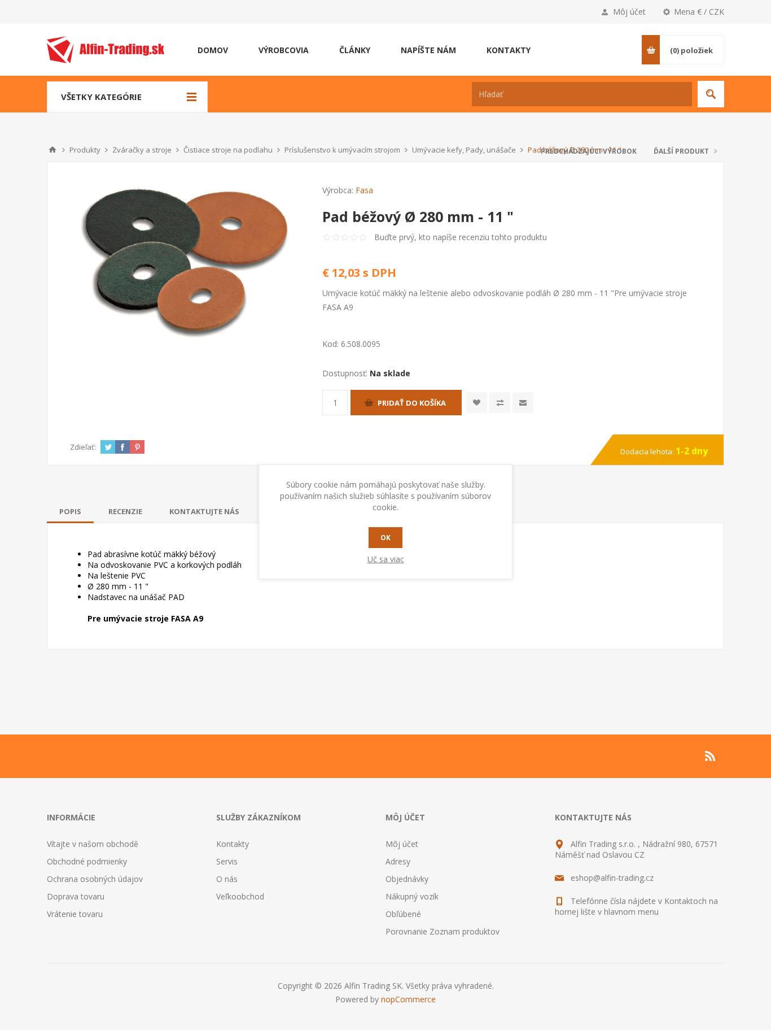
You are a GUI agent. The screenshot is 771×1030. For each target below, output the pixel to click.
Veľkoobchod (240, 896)
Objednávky (407, 878)
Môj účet (629, 11)
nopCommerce (408, 999)
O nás (227, 878)
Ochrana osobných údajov (95, 878)
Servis (227, 861)
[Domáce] (52, 150)
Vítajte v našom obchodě (92, 843)
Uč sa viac (385, 559)
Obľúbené (403, 914)
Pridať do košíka (412, 403)
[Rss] (711, 756)
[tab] (70, 511)
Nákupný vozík (412, 896)
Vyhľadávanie (711, 94)
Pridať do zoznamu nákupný (499, 402)
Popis (70, 511)
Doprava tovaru (75, 896)
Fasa (364, 190)
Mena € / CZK (699, 11)
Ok (385, 537)
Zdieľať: (83, 447)
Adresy (398, 861)
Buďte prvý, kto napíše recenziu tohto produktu (460, 237)
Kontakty (232, 843)
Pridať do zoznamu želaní (476, 402)
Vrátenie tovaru (75, 914)
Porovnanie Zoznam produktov (443, 931)
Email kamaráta (522, 402)
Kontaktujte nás (204, 511)
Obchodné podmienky (87, 861)
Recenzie (125, 511)
